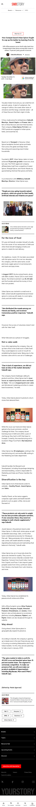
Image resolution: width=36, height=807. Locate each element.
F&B (5, 711)
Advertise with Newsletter (11, 766)
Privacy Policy (28, 772)
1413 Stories (27, 54)
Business (17, 715)
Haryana (16, 711)
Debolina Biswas (16, 54)
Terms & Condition (6, 775)
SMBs (5, 715)
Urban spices (8, 720)
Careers (15, 772)
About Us (3, 772)
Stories (17, 33)
